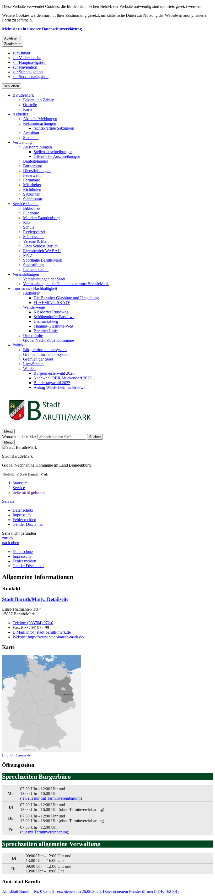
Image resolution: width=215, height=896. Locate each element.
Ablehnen (11, 38)
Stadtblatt (31, 137)
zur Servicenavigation (31, 76)
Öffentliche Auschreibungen (57, 156)
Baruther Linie (46, 331)
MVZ (28, 255)
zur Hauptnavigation (29, 62)
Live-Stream (33, 364)
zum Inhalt (21, 53)
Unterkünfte (33, 335)
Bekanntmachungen (39, 123)
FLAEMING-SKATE (52, 302)
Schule (28, 227)
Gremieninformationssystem (46, 354)
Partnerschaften (36, 269)
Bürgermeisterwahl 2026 (54, 373)
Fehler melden (24, 519)
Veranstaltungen (26, 274)
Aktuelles (20, 114)
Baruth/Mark (23, 95)
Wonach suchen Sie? (19, 436)
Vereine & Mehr (36, 241)
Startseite (20, 483)
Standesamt (32, 199)
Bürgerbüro (32, 166)
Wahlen (29, 368)
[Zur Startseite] (50, 426)
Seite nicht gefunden (29, 492)
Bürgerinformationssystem (45, 349)
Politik (18, 345)
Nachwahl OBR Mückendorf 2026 (63, 378)
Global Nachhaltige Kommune (48, 340)
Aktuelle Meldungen (40, 119)
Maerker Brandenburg (41, 217)
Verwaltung (22, 142)
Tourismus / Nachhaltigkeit (35, 288)
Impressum (22, 515)
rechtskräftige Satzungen (54, 128)
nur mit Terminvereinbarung (45, 832)
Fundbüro (31, 213)
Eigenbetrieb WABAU (42, 250)
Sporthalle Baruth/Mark (42, 260)
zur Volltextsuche (27, 58)
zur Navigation (25, 67)
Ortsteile (30, 104)
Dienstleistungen (37, 170)
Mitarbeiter (32, 184)
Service (19, 487)
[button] (41, 706)
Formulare (31, 180)
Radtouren (31, 293)
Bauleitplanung (35, 161)
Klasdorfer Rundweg (51, 312)
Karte (27, 109)
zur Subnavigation (28, 72)
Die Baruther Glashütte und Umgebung (66, 298)
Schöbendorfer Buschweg (55, 316)
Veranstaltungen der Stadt (44, 279)
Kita (26, 222)
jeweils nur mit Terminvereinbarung (51, 798)
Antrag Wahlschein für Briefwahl (61, 387)
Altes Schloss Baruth (40, 246)
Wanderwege (34, 307)
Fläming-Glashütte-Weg (53, 326)
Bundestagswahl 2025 (52, 382)
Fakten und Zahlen (38, 100)
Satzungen (31, 194)
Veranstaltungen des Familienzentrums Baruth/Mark (66, 283)
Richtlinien (32, 189)
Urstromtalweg (46, 321)
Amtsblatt (31, 133)
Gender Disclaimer (28, 524)
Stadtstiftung (33, 265)
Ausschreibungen (37, 147)
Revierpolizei (34, 232)
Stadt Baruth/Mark (35, 599)
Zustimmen (12, 44)
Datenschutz (23, 510)
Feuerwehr (32, 175)
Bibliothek (31, 208)
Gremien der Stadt (38, 359)
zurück (7, 538)
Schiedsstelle (33, 236)
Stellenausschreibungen (53, 152)
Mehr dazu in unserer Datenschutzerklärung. (42, 29)
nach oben (10, 542)
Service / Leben (26, 203)
